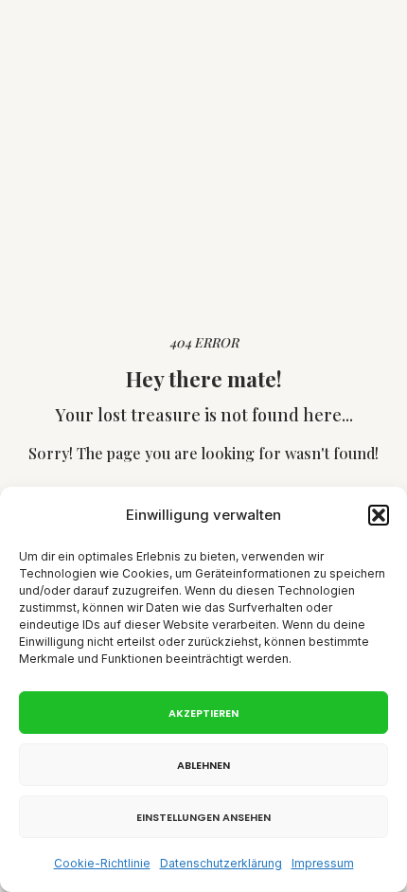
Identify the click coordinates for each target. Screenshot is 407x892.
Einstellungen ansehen (203, 817)
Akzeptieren (203, 713)
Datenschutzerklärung (221, 863)
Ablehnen (203, 765)
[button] (378, 515)
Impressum (323, 863)
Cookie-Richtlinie (102, 863)
